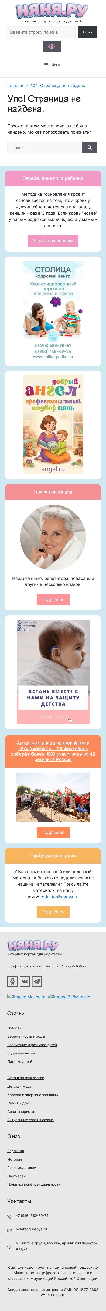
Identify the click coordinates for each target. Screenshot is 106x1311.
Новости (14, 1028)
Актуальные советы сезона (30, 1120)
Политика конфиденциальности (33, 1184)
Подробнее (53, 599)
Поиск (88, 32)
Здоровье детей (21, 1053)
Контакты (19, 1201)
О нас (13, 1136)
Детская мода (19, 1086)
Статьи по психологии (25, 1078)
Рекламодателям (21, 1167)
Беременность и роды (26, 1036)
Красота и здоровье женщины (33, 1095)
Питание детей (19, 1061)
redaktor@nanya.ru (59, 896)
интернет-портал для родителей (34, 954)
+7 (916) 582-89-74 (32, 1215)
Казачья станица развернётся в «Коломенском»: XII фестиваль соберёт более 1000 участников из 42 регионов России (53, 751)
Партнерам (16, 1176)
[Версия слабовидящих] (52, 46)
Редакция (15, 1151)
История (14, 1159)
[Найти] (89, 148)
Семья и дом (18, 1103)
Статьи (16, 1013)
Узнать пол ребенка (53, 240)
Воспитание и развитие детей (32, 1045)
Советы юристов (21, 1111)
